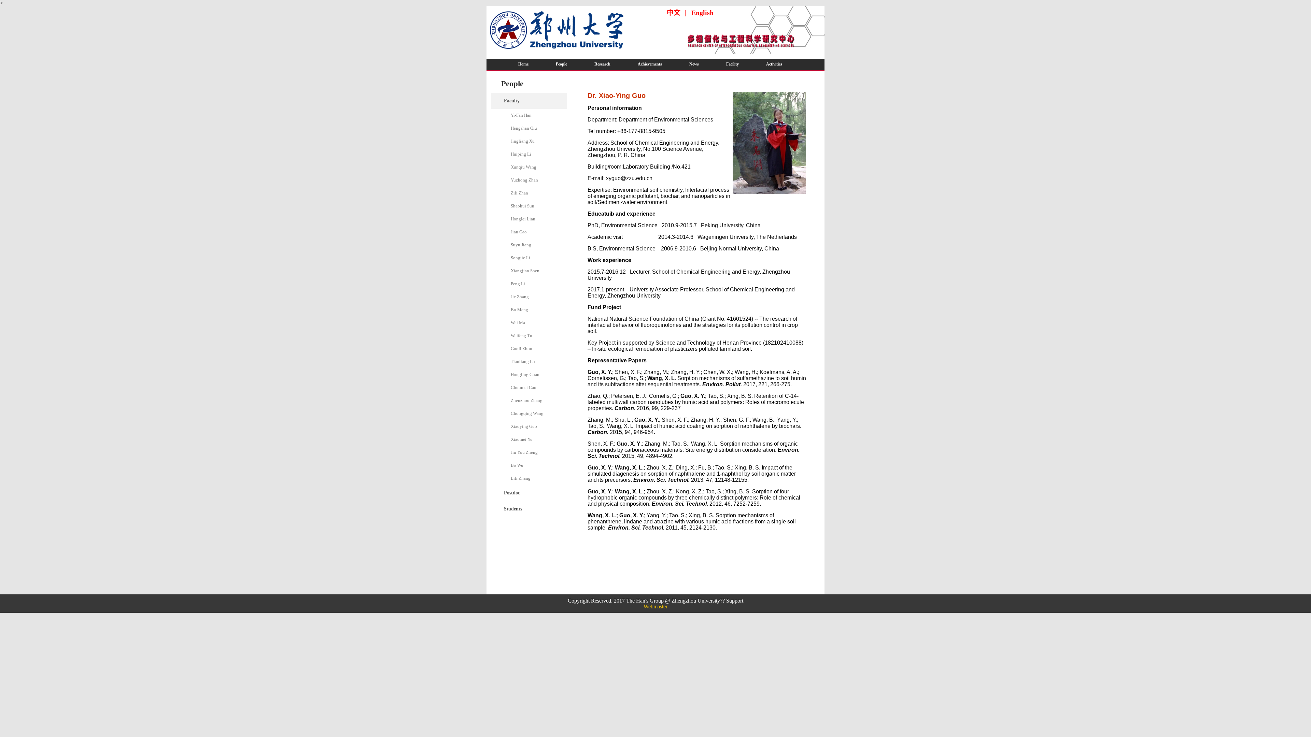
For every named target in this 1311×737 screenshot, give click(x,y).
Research (602, 64)
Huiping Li (521, 154)
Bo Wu (517, 465)
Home (523, 64)
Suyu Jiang (521, 244)
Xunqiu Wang (523, 167)
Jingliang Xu (523, 141)
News (694, 64)
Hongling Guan (525, 374)
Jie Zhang (520, 296)
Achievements (650, 64)
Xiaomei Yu (522, 439)
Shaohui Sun (522, 205)
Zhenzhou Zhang (526, 400)
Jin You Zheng (524, 452)
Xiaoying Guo (524, 426)
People (561, 64)
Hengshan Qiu (524, 128)
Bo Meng (519, 309)
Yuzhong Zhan (524, 180)
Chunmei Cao (523, 387)
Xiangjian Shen (525, 270)
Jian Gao (519, 231)
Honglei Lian (523, 218)
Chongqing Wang (527, 413)
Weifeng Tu (521, 335)
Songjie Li (520, 257)
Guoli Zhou (521, 348)
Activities (774, 64)
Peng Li (518, 283)
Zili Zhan (519, 193)
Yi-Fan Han (521, 115)
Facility (732, 64)
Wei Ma (518, 322)
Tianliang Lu (523, 361)
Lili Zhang (521, 478)
